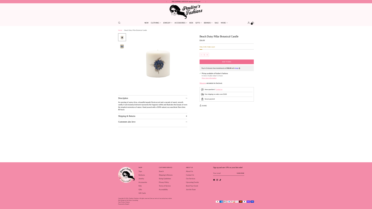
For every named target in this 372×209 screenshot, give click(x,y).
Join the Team (191, 189)
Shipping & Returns (165, 175)
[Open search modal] (119, 23)
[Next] (205, 1)
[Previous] (166, 1)
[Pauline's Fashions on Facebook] (214, 180)
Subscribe (240, 173)
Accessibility (163, 189)
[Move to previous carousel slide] (247, 142)
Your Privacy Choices (124, 202)
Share (204, 106)
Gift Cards (142, 193)
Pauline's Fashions (134, 198)
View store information (209, 78)
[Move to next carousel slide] (252, 142)
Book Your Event (192, 186)
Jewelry (141, 179)
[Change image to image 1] (122, 37)
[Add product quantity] (207, 55)
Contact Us (190, 175)
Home (120, 30)
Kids (140, 186)
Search (161, 171)
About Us (189, 171)
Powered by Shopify (123, 204)
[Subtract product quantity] (201, 55)
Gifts (140, 189)
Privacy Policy (164, 182)
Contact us (219, 89)
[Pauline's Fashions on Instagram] (217, 180)
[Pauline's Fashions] (186, 11)
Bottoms (142, 175)
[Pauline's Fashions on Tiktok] (220, 180)
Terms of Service (165, 186)
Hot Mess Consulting (132, 200)
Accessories (143, 182)
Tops (140, 171)
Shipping (203, 83)
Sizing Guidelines (165, 179)
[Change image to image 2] (122, 46)
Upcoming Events (192, 182)
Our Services (190, 179)
